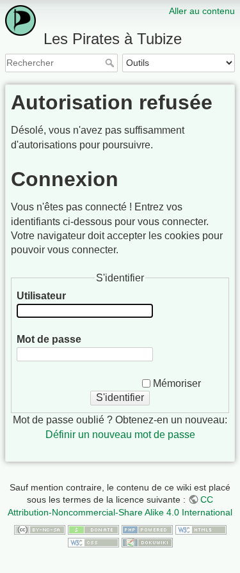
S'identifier (120, 397)
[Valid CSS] (93, 542)
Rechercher (111, 62)
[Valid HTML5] (201, 529)
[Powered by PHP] (147, 529)
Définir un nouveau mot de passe (120, 434)
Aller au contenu (202, 11)
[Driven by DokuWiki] (147, 542)
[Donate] (93, 529)
